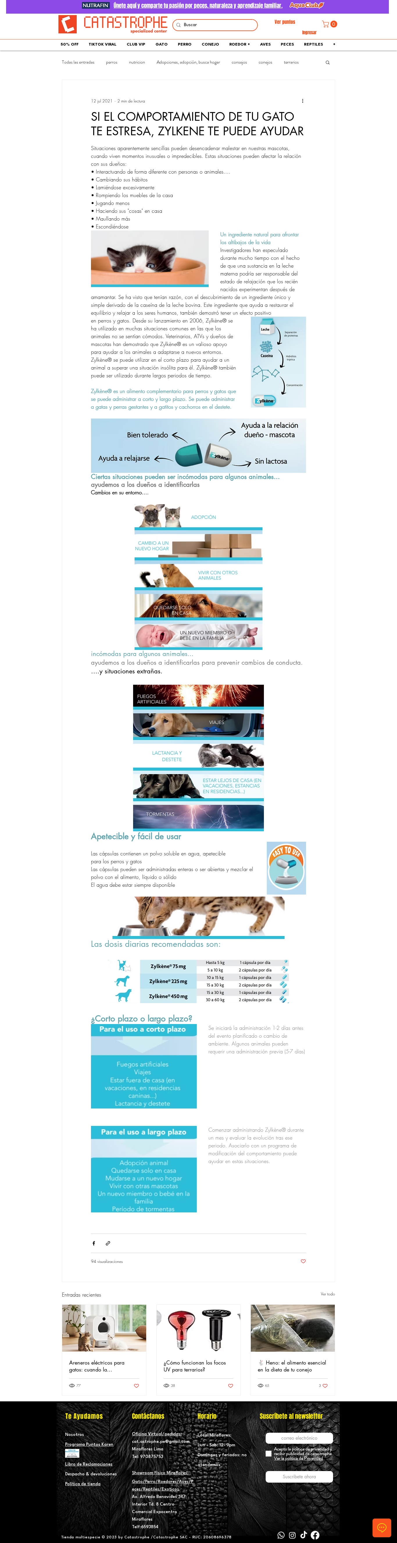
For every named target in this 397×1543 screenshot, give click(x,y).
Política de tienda (83, 1484)
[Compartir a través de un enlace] (108, 1243)
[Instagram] (292, 1535)
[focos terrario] (199, 1328)
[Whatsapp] (281, 1535)
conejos (265, 62)
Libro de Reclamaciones (88, 1464)
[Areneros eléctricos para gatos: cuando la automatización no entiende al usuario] (104, 1328)
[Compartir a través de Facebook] (93, 1243)
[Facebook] (315, 1535)
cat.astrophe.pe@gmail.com (160, 1442)
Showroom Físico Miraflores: (160, 1473)
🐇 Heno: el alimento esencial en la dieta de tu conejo (292, 1366)
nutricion (137, 62)
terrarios (291, 62)
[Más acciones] (302, 100)
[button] (330, 24)
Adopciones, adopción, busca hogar (188, 62)
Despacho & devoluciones (91, 1474)
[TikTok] (303, 1535)
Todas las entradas (78, 62)
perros (111, 62)
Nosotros (74, 1435)
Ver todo (328, 1294)
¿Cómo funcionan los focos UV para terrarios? (195, 1366)
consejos (239, 62)
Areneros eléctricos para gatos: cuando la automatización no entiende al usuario (103, 1366)
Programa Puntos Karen (89, 1445)
